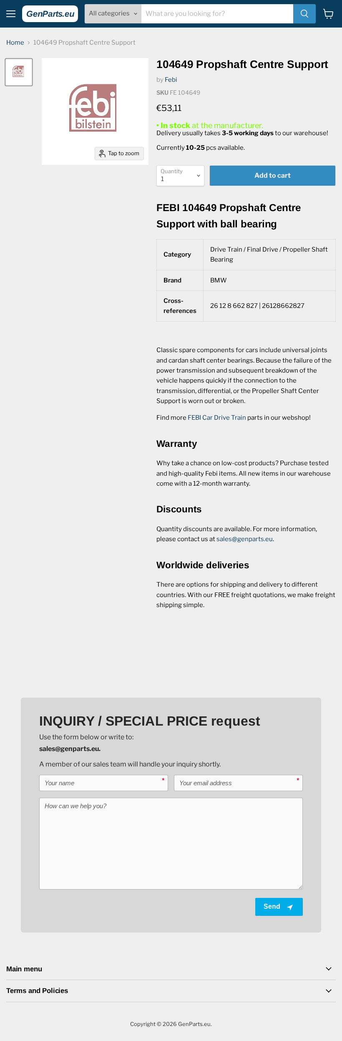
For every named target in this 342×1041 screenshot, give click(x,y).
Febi (171, 79)
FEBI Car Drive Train (217, 417)
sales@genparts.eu (244, 539)
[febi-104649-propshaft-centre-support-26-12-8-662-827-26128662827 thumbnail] (18, 72)
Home (15, 42)
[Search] (304, 13)
